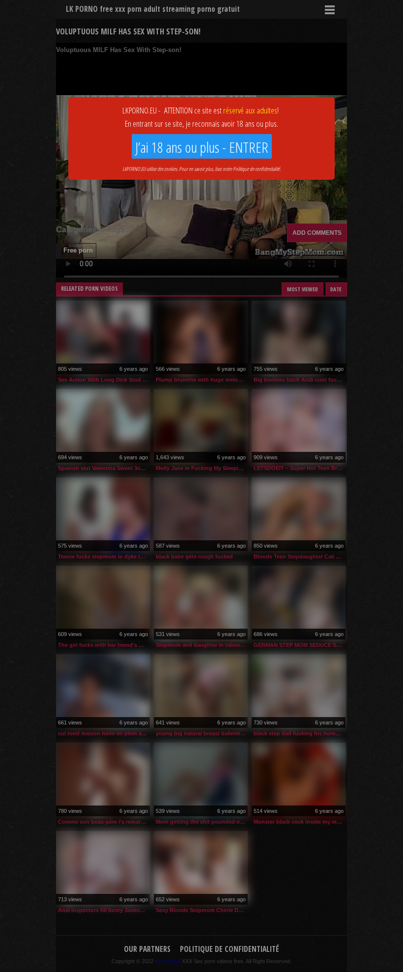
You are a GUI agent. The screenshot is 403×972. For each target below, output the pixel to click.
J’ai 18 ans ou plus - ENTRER (201, 147)
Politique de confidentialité (256, 168)
